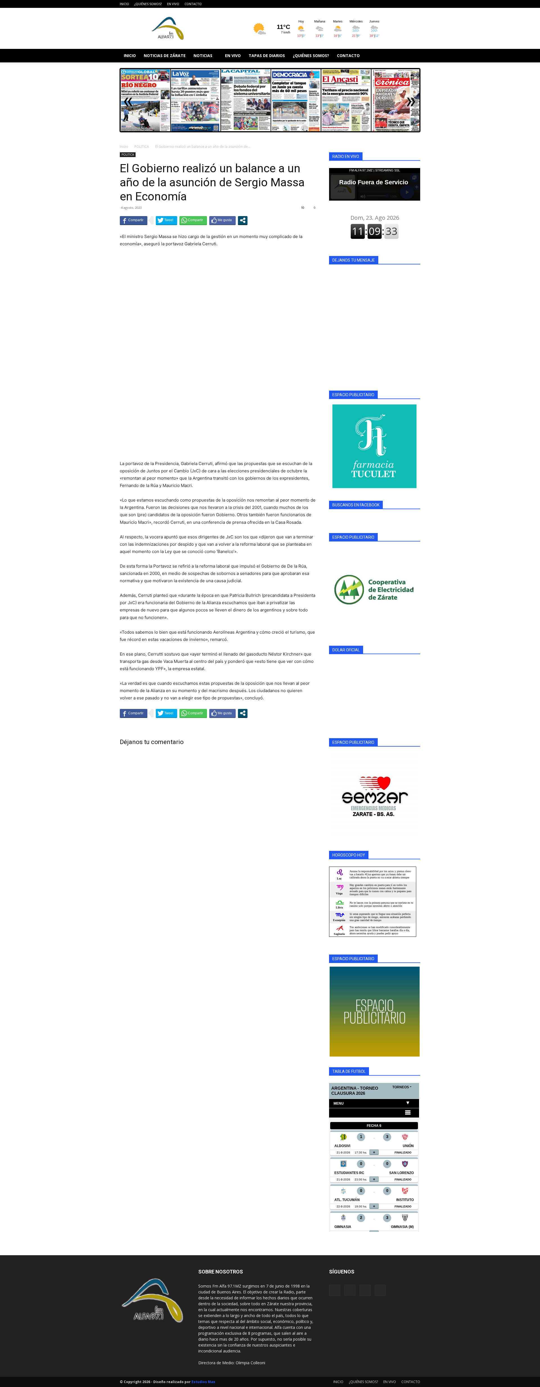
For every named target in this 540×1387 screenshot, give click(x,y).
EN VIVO (173, 4)
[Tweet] (166, 220)
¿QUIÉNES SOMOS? (148, 4)
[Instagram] (397, 4)
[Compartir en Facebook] (133, 220)
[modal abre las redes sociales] (243, 220)
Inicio (124, 146)
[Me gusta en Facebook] (222, 220)
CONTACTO (193, 4)
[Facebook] (388, 4)
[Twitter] (416, 4)
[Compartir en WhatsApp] (193, 220)
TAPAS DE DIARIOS (267, 55)
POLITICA (141, 146)
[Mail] (406, 4)
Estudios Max (203, 1381)
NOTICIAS (203, 55)
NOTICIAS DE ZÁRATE (165, 55)
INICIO (124, 4)
